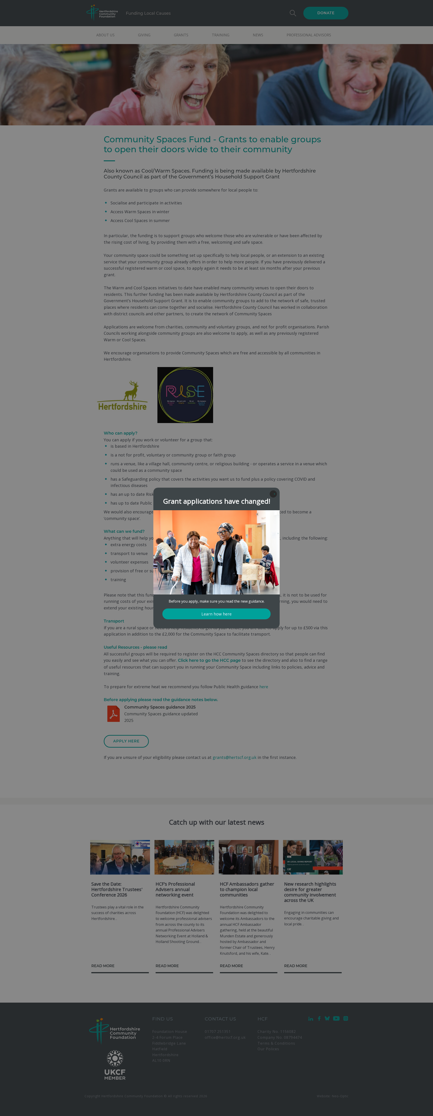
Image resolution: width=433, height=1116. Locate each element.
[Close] (273, 494)
